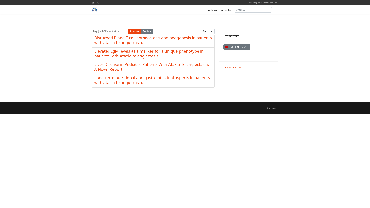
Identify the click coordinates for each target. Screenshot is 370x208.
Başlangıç (212, 10)
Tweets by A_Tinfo (233, 67)
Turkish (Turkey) (237, 47)
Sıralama (134, 31)
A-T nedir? (226, 10)
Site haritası (272, 108)
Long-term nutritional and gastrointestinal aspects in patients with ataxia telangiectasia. (152, 80)
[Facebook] (93, 2)
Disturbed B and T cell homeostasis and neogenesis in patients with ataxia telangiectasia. (153, 40)
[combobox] (253, 10)
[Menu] (276, 9)
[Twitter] (98, 2)
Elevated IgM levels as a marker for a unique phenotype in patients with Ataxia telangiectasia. (149, 53)
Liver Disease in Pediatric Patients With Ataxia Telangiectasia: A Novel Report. (151, 67)
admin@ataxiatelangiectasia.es (263, 3)
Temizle (147, 31)
